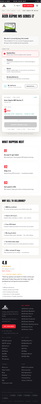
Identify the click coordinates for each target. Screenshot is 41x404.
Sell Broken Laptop (27, 308)
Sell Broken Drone (27, 327)
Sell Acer (4, 356)
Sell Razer (5, 351)
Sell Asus (4, 348)
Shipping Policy (26, 375)
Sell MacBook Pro (26, 341)
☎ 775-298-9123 (7, 331)
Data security (25, 370)
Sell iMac (24, 351)
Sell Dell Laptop (7, 341)
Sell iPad (24, 348)
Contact (4, 378)
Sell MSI (4, 354)
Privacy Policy (25, 378)
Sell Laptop (11, 10)
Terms (10, 401)
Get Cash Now (28, 5)
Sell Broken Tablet (27, 329)
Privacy (4, 401)
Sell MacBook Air (26, 343)
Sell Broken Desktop (27, 321)
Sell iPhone (24, 346)
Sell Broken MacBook (28, 311)
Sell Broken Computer (28, 319)
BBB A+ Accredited (27, 367)
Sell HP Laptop (6, 343)
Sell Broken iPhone (27, 314)
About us (5, 367)
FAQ (3, 380)
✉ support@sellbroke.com (10, 333)
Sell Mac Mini (25, 356)
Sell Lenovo (5, 346)
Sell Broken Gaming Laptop (29, 324)
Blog (3, 372)
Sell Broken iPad (26, 316)
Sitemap (35, 401)
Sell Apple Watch (26, 354)
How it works (6, 370)
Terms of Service (26, 380)
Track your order (7, 383)
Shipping (28, 401)
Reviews (4, 375)
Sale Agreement (26, 372)
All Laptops (5, 359)
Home (3, 10)
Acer (19, 10)
